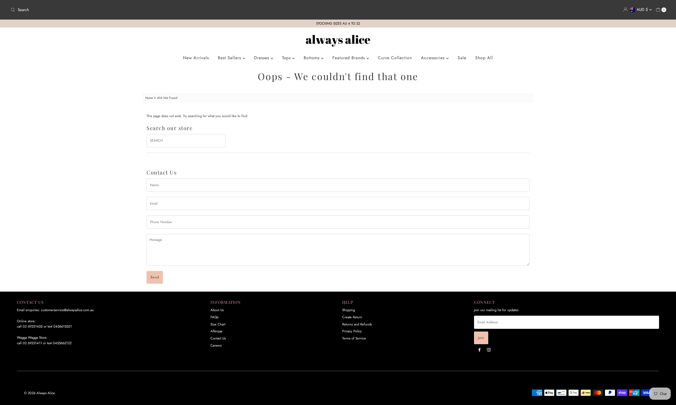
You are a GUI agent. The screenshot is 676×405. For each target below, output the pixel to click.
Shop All (484, 58)
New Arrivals (196, 58)
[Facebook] (479, 349)
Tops (287, 58)
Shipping (348, 309)
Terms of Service (354, 338)
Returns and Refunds (357, 324)
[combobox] (172, 9)
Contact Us (218, 338)
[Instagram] (489, 349)
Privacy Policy (352, 331)
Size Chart (217, 324)
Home (149, 97)
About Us (217, 309)
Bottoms (312, 58)
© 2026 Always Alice (39, 392)
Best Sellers (230, 58)
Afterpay (216, 331)
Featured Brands (349, 58)
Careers (216, 345)
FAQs (214, 317)
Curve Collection (395, 58)
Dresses (262, 58)
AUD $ (643, 9)
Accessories (433, 58)
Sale (462, 58)
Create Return (352, 317)
